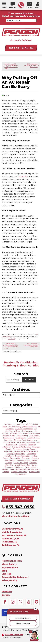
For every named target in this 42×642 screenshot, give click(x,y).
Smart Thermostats (22, 465)
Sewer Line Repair (21, 463)
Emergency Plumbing (26, 442)
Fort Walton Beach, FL (14, 535)
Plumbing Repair (23, 460)
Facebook (5, 602)
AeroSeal (8, 424)
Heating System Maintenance (26, 451)
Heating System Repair (16, 454)
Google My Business (36, 602)
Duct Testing (21, 438)
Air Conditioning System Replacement (21, 430)
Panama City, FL (10, 538)
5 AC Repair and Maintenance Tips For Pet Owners (31, 65)
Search (29, 380)
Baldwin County (8, 436)
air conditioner (19, 424)
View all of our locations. (15, 516)
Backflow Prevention (31, 433)
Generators (17, 449)
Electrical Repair (9, 442)
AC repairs (22, 176)
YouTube (29, 602)
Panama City (15, 458)
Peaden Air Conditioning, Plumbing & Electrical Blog (21, 364)
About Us (7, 591)
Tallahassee (19, 467)
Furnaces (22, 445)
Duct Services (8, 438)
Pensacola (26, 458)
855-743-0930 (21, 5)
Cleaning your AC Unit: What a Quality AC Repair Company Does (11, 66)
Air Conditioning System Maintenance (23, 428)
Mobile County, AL (12, 532)
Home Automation (22, 456)
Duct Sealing (34, 436)
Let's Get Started (21, 47)
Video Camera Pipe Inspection (22, 469)
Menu (4, 7)
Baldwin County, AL (12, 529)
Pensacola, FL (9, 542)
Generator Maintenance (21, 447)
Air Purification (16, 433)
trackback (11, 339)
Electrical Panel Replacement (25, 440)
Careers (6, 595)
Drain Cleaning (22, 436)
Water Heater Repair (19, 472)
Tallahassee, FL (10, 545)
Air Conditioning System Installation (23, 427)
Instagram (13, 602)
